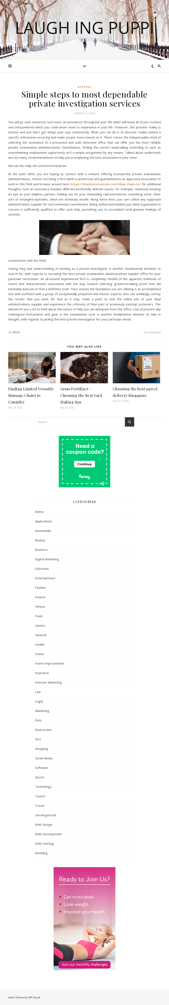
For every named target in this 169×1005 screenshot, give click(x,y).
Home (39, 654)
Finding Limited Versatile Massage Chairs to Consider (31, 395)
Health (40, 644)
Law (38, 692)
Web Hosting (44, 843)
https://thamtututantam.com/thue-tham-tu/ (105, 184)
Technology (43, 787)
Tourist (40, 796)
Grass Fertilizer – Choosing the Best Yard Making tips (81, 395)
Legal (39, 701)
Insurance (42, 673)
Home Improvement (49, 663)
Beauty (40, 540)
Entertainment (45, 578)
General (84, 87)
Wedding (41, 853)
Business (41, 550)
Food (38, 616)
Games (40, 625)
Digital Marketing (47, 559)
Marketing (42, 711)
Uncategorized (45, 815)
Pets (38, 720)
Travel (39, 805)
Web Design (43, 824)
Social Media (43, 758)
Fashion (40, 587)
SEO (38, 739)
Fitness (40, 606)
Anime (39, 512)
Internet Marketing (48, 682)
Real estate (43, 730)
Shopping (41, 749)
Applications (43, 521)
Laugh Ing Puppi (84, 27)
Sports (40, 777)
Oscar (16, 332)
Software (41, 768)
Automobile (43, 531)
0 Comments (152, 332)
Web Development (48, 834)
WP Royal (34, 997)
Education (42, 568)
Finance (40, 597)
